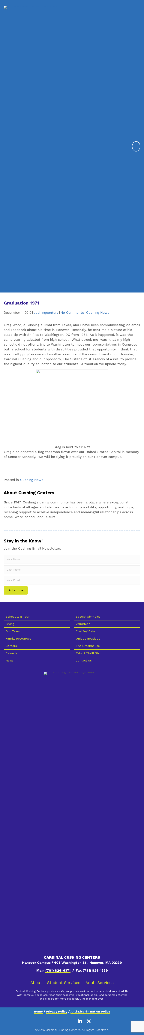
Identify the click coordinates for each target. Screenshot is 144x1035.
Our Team (13, 631)
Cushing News (97, 312)
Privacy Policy (56, 1011)
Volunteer (83, 624)
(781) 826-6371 (57, 970)
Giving (10, 624)
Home (38, 1011)
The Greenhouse (88, 646)
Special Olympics (88, 616)
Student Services (63, 982)
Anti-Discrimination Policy (90, 1011)
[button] (16, 590)
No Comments (72, 312)
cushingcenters (46, 312)
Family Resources (18, 638)
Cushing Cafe (85, 631)
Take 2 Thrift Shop (89, 653)
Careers (11, 646)
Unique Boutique (88, 638)
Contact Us (84, 660)
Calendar (12, 653)
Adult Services (100, 982)
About (36, 982)
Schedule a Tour (18, 616)
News (10, 660)
